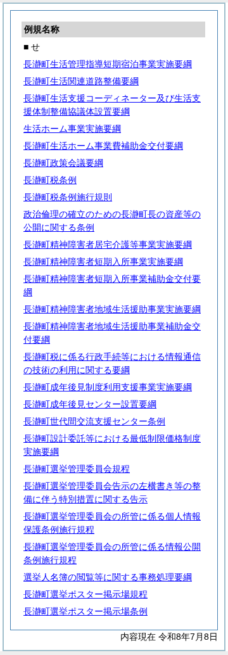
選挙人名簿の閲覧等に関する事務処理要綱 (107, 577)
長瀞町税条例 (50, 180)
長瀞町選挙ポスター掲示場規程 (85, 594)
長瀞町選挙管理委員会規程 (76, 469)
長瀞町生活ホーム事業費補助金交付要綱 (103, 146)
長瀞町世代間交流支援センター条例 (94, 421)
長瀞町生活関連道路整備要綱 (81, 81)
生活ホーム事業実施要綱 (72, 129)
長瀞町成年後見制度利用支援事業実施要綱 (107, 387)
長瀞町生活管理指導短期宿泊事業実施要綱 (107, 64)
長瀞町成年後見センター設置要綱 (89, 404)
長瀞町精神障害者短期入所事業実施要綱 (103, 262)
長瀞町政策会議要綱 (63, 163)
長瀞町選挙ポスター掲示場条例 (85, 611)
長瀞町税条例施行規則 (67, 197)
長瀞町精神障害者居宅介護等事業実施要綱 (107, 244)
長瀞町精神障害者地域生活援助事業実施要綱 (112, 309)
